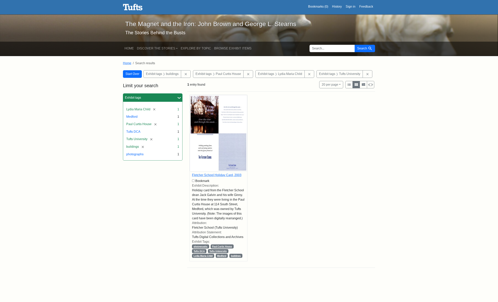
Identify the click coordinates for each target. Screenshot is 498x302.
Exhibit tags (133, 97)
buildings (236, 256)
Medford (132, 116)
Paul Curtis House (222, 246)
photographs (135, 154)
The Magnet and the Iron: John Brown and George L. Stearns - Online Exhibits (133, 7)
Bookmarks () (318, 6)
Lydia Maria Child (203, 256)
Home (129, 48)
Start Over (132, 74)
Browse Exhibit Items (233, 48)
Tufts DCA (133, 131)
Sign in (350, 6)
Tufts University (218, 251)
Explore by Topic (196, 48)
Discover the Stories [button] (156, 48)
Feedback (366, 6)
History (337, 6)
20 (330, 84)
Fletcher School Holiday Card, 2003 (216, 175)
